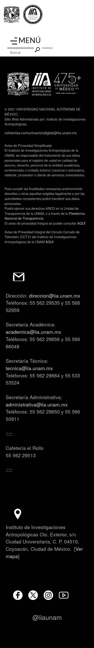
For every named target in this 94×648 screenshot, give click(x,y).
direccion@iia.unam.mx (54, 295)
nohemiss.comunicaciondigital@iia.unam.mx (41, 132)
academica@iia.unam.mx (33, 331)
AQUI (50, 241)
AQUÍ (81, 223)
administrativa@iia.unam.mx (37, 404)
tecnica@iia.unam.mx (29, 368)
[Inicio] (32, 14)
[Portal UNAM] (12, 14)
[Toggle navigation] (13, 41)
